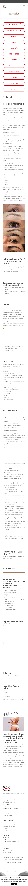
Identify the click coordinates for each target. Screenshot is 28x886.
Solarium (14, 78)
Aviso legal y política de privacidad (12, 871)
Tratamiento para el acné (9, 802)
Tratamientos (14, 66)
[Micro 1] (14, 219)
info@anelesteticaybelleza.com (11, 841)
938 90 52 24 (6, 837)
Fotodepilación (14, 72)
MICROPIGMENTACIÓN (14, 24)
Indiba (14, 42)
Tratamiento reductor (8, 812)
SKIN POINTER (14, 54)
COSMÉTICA (14, 84)
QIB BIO (14, 60)
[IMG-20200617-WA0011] (14, 252)
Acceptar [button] (14, 884)
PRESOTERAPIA (14, 90)
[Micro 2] (14, 236)
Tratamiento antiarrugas (9, 799)
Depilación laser (7, 801)
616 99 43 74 (6, 839)
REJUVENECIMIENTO (14, 30)
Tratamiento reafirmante (9, 813)
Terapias (14, 36)
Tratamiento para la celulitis (10, 808)
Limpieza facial (7, 804)
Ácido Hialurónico (7, 815)
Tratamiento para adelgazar (10, 810)
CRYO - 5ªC (14, 48)
